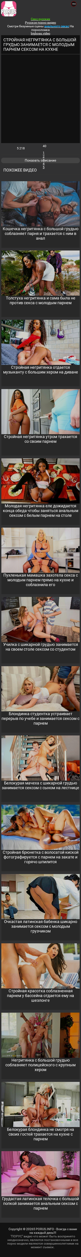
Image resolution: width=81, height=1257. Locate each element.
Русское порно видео (40, 22)
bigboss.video (40, 33)
